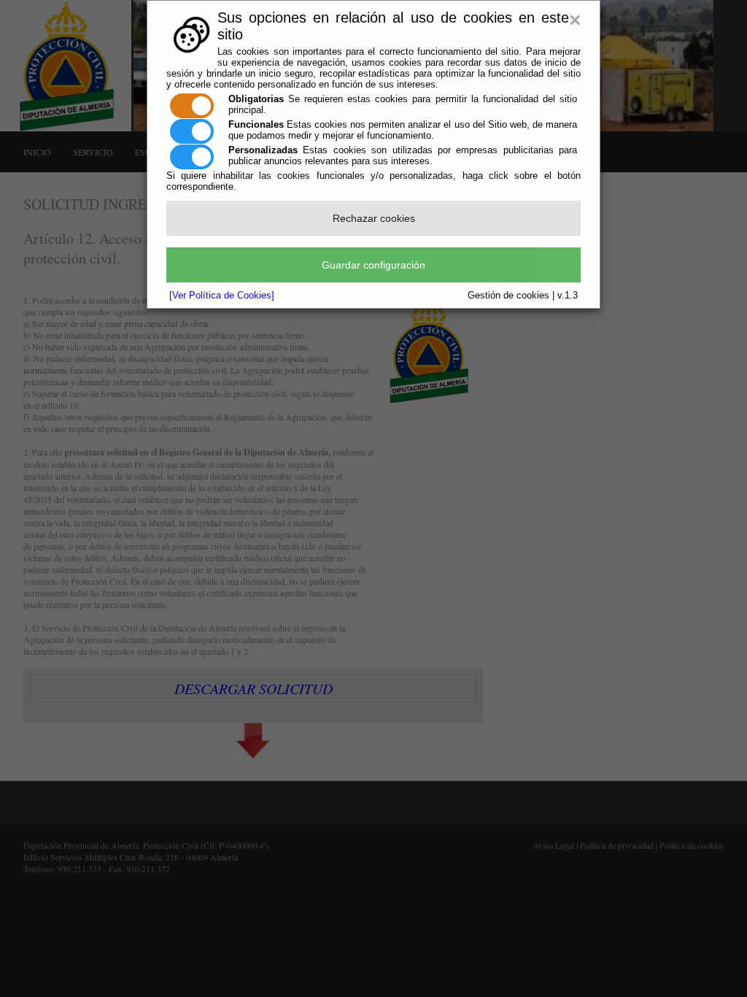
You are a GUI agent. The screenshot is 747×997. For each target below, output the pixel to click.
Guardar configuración (373, 265)
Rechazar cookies (374, 218)
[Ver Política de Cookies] (221, 295)
